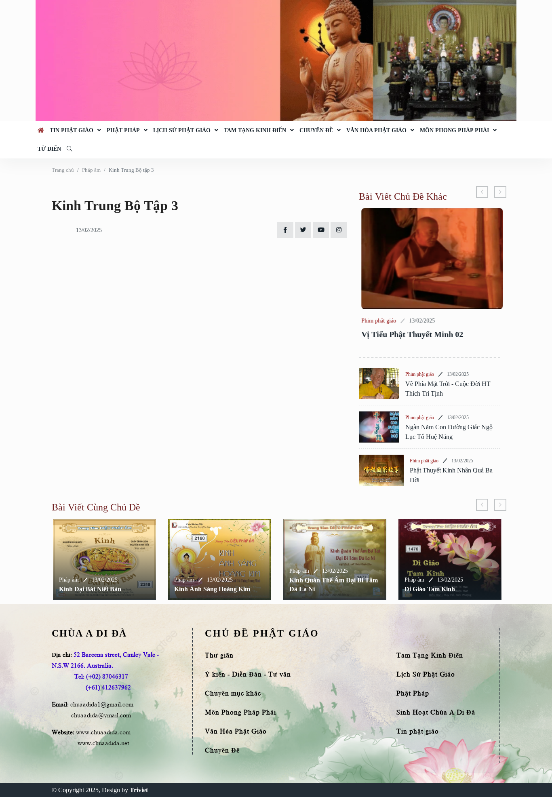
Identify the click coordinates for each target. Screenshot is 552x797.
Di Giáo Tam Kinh (428, 589)
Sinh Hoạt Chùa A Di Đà (435, 712)
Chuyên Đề (316, 130)
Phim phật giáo (376, 321)
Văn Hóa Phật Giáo (376, 130)
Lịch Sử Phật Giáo (182, 130)
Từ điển (49, 149)
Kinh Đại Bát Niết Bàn (89, 589)
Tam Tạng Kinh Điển (255, 130)
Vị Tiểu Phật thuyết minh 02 (410, 334)
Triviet (139, 789)
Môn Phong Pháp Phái (454, 130)
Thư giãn (219, 655)
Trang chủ (63, 170)
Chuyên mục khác (233, 693)
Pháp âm (91, 170)
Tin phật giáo (71, 130)
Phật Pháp (123, 130)
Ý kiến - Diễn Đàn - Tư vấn (248, 674)
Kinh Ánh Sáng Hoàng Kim (211, 589)
